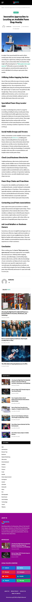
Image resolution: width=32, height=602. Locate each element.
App (2, 447)
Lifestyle (4, 484)
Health (3, 474)
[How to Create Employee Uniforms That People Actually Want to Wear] (16, 328)
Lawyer (3, 482)
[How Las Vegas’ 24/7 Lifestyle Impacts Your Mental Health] (6, 392)
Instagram (4, 479)
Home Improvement (6, 477)
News (3, 489)
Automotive (4, 449)
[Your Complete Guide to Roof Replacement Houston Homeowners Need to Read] (6, 400)
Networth (4, 487)
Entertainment (5, 462)
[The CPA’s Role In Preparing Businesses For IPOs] (16, 353)
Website (4, 507)
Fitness (3, 469)
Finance (4, 467)
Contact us (23, 591)
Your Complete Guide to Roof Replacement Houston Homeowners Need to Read (20, 399)
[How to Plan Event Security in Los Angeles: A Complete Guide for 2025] (6, 409)
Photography (5, 494)
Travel (3, 504)
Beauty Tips (4, 452)
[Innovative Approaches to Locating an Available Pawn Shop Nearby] (16, 42)
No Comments (26, 26)
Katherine (9, 26)
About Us (7, 591)
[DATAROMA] (16, 2)
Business (16, 12)
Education (4, 459)
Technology (4, 502)
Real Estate (4, 497)
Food (3, 472)
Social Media (5, 499)
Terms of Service (16, 593)
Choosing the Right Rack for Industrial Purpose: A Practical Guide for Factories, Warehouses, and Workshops (15, 313)
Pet (2, 492)
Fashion (3, 464)
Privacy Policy (14, 591)
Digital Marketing (6, 457)
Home (3, 7)
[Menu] (3, 2)
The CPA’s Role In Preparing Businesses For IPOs (14, 364)
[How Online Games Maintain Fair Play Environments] (6, 426)
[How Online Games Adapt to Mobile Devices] (6, 435)
